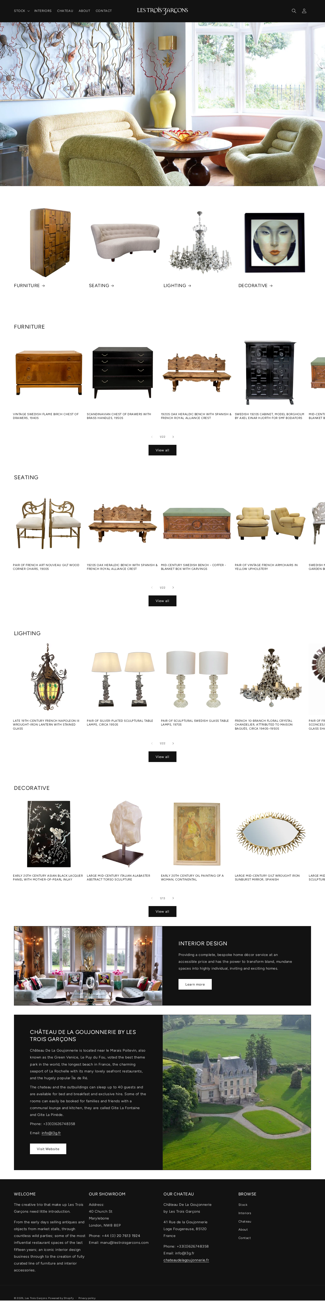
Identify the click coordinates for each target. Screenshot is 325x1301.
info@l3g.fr (51, 1133)
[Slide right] (173, 437)
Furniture (27, 285)
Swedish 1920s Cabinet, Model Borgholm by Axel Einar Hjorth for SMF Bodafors (269, 416)
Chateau (244, 1221)
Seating (99, 285)
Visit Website (48, 1149)
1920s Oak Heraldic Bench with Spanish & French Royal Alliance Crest (196, 416)
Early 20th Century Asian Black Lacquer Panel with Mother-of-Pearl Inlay (48, 877)
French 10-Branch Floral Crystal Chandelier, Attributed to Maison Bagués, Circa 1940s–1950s (264, 724)
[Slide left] (151, 437)
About (243, 1229)
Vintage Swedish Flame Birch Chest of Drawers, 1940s (45, 416)
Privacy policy (87, 1298)
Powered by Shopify (61, 1298)
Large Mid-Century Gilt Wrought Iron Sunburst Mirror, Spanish (267, 877)
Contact (244, 1238)
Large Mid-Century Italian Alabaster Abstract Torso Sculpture (118, 877)
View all (162, 450)
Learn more (195, 984)
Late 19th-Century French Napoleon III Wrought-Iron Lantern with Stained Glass (46, 724)
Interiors (244, 1213)
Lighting (175, 285)
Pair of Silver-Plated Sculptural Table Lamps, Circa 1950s (120, 722)
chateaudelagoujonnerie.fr (186, 1260)
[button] (21, 11)
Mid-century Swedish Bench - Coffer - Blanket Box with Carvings (193, 567)
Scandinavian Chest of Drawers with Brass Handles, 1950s (119, 416)
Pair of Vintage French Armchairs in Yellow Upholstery (266, 567)
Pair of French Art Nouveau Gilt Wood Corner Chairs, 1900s (46, 567)
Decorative (253, 285)
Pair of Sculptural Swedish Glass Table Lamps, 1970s (195, 722)
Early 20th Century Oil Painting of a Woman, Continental (192, 877)
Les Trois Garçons (36, 1298)
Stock (243, 1205)
